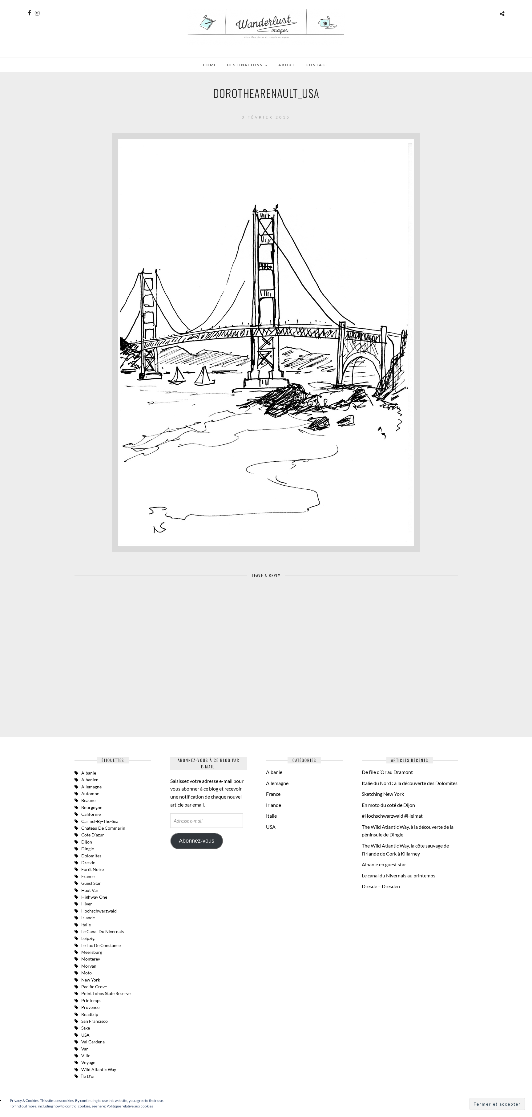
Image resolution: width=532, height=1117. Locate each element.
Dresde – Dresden (381, 886)
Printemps (91, 1000)
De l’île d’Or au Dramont (387, 772)
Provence (90, 1007)
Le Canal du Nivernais (102, 931)
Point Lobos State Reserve (106, 993)
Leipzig (88, 938)
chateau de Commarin (103, 828)
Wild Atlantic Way (98, 1069)
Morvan (88, 966)
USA (85, 1035)
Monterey (90, 958)
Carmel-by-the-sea (99, 821)
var (84, 1048)
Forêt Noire (92, 869)
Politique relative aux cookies (130, 1106)
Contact (317, 65)
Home (210, 65)
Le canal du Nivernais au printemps (398, 875)
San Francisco (94, 1021)
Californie (91, 814)
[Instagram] (37, 13)
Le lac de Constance (101, 945)
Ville (85, 1055)
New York (90, 979)
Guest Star (91, 883)
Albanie (88, 772)
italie (86, 924)
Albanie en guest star (384, 864)
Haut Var (90, 890)
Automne (90, 793)
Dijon (86, 841)
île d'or (88, 1076)
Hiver (86, 903)
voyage (88, 1062)
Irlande (88, 917)
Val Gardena (93, 1041)
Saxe (85, 1027)
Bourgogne (91, 807)
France (88, 876)
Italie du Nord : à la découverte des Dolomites (409, 783)
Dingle (87, 848)
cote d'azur (92, 834)
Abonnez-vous (196, 841)
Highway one (94, 897)
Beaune (88, 800)
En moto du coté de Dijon (388, 805)
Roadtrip (89, 1014)
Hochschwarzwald (99, 910)
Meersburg (91, 952)
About (286, 65)
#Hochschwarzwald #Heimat (392, 816)
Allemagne (91, 786)
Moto (86, 972)
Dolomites (91, 855)
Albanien (90, 779)
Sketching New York (383, 794)
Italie (271, 816)
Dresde (88, 862)
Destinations (245, 65)
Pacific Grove (94, 986)
